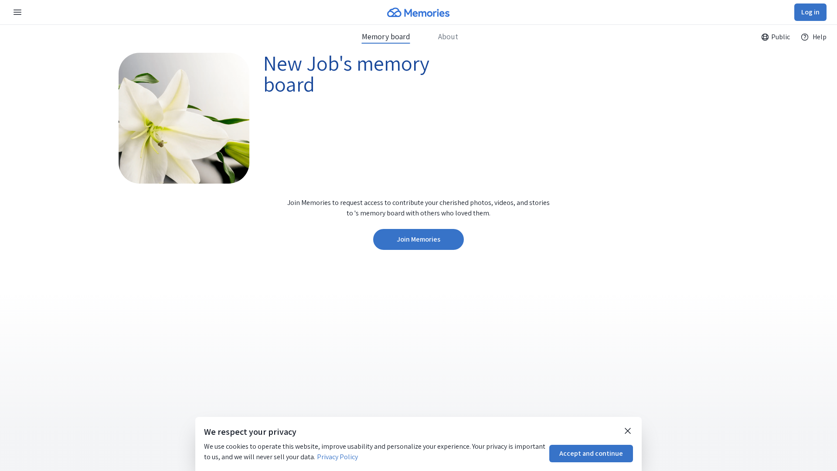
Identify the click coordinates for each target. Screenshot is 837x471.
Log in (810, 12)
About (448, 36)
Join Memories (418, 239)
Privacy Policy (337, 456)
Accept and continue (591, 453)
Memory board (386, 36)
